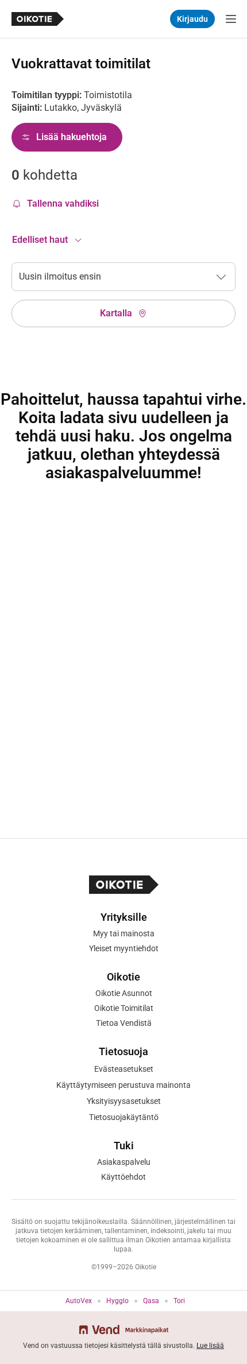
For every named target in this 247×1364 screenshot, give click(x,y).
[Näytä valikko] (231, 19)
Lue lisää (210, 1346)
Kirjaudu (192, 19)
